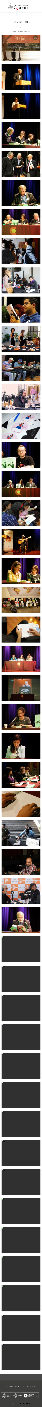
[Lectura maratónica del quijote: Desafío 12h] (19, 6)
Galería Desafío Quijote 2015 (21, 31)
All (21, 27)
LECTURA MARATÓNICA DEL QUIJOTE (23, 1386)
